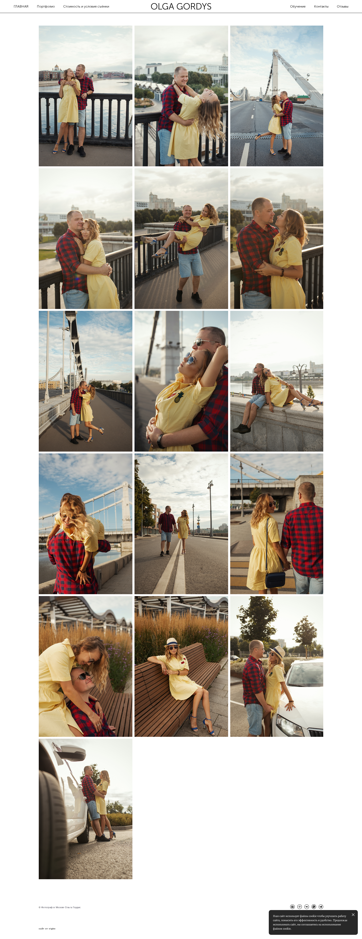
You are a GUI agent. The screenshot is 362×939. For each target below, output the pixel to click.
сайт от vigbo (47, 929)
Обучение (298, 6)
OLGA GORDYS (181, 6)
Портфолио (46, 6)
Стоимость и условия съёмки (86, 6)
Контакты (321, 6)
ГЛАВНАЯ (21, 6)
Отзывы (342, 6)
